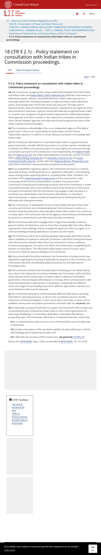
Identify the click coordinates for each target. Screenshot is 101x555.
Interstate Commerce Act (60, 158)
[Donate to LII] (77, 14)
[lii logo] (15, 13)
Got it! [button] (92, 548)
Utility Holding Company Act (29, 158)
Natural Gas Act (24, 154)
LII (7, 20)
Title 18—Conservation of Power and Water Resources (36, 24)
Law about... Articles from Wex (18, 407)
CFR (9, 70)
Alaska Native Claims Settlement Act (47, 95)
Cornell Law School (25, 4)
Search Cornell (91, 5)
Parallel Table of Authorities (20, 422)
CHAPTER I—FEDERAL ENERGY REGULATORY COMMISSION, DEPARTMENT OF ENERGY (50, 27)
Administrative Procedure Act (40, 178)
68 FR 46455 (26, 341)
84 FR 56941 (67, 341)
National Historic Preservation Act (71, 161)
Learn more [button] (9, 550)
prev (86, 76)
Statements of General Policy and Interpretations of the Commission (43, 33)
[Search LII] (84, 14)
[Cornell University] (8, 4)
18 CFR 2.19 (78, 337)
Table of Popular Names (27, 70)
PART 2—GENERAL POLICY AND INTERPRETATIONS (70, 30)
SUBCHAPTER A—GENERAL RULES (25, 30)
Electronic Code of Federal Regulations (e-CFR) (34, 20)
